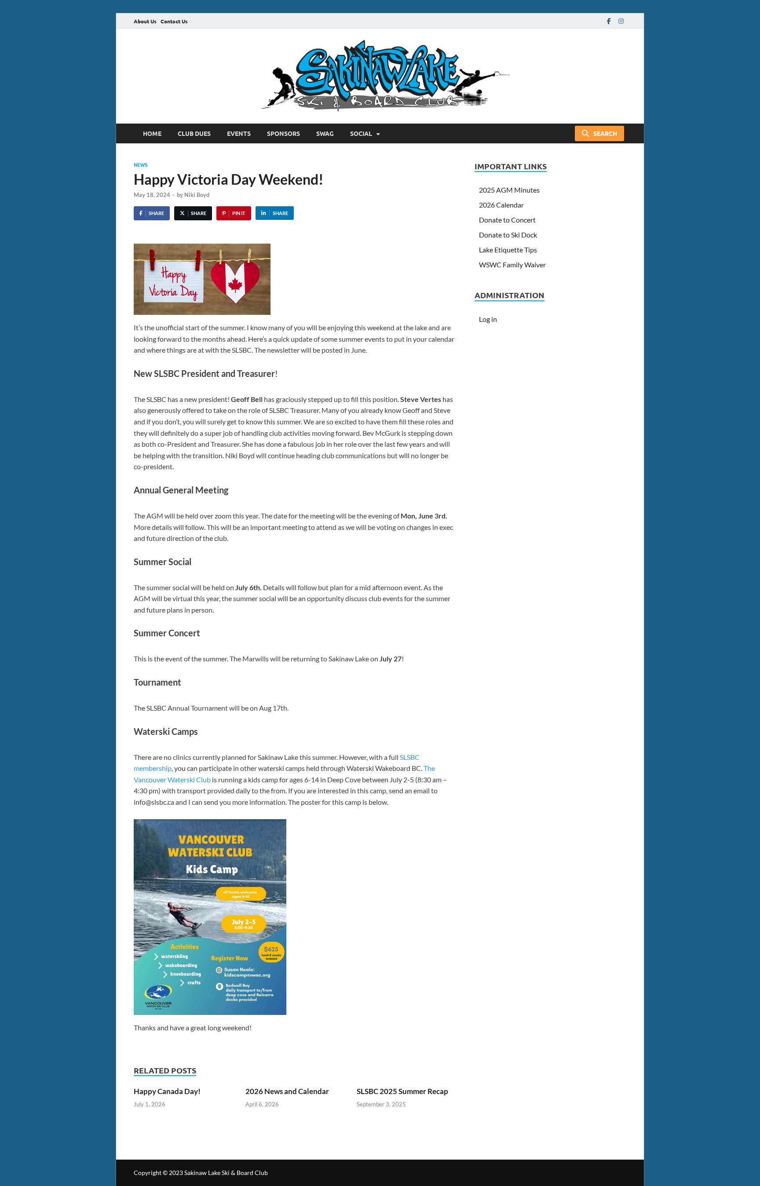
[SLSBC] (380, 76)
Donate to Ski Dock (508, 234)
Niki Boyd (196, 194)
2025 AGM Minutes (509, 190)
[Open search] (599, 133)
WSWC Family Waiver (512, 264)
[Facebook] (608, 21)
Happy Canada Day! (167, 1091)
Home (152, 133)
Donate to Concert (507, 219)
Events (239, 133)
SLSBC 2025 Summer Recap (402, 1091)
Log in (488, 319)
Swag (325, 133)
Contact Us (174, 21)
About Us (145, 21)
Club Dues (194, 133)
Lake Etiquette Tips (508, 249)
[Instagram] (621, 21)
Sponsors (283, 133)
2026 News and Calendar (287, 1091)
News (140, 164)
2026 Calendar (501, 205)
